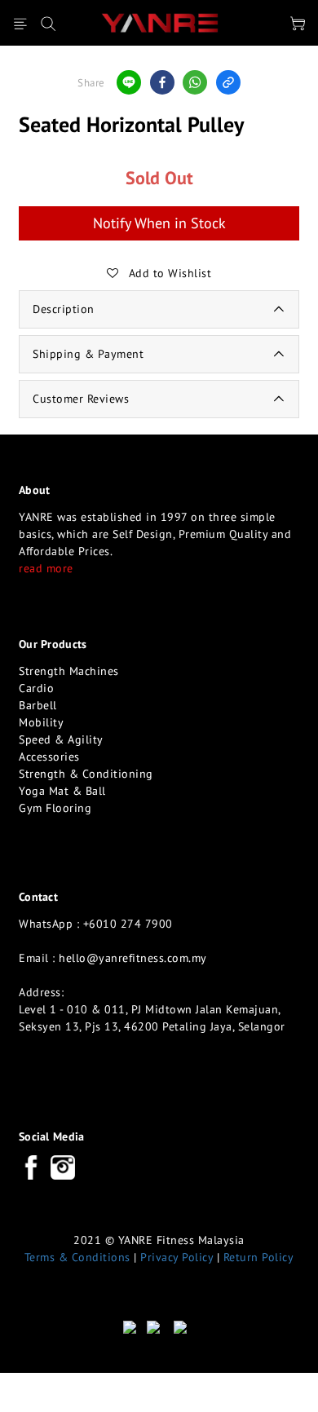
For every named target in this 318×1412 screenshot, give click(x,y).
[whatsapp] (195, 82)
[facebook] (162, 82)
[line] (129, 82)
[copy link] (228, 82)
